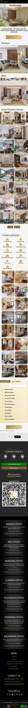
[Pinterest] (17, 694)
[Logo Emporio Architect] (4, 1)
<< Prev (10, 227)
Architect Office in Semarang (14, 625)
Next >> (17, 227)
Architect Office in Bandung (14, 569)
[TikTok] (15, 694)
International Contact (14, 464)
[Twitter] (19, 695)
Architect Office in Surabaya (14, 587)
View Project (14, 37)
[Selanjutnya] (25, 706)
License (12, 430)
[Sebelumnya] (8, 706)
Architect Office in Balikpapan (14, 643)
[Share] (18, 706)
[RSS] (22, 694)
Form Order (14, 468)
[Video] (15, 706)
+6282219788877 (14, 476)
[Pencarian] (12, 706)
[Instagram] (10, 694)
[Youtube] (12, 694)
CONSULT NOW (14, 427)
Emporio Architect (8, 702)
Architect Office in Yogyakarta (14, 606)
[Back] (2, 5)
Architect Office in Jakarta (14, 531)
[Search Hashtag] (5, 5)
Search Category (16, 381)
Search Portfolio (5, 381)
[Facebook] (7, 694)
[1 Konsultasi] (22, 706)
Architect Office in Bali (14, 550)
